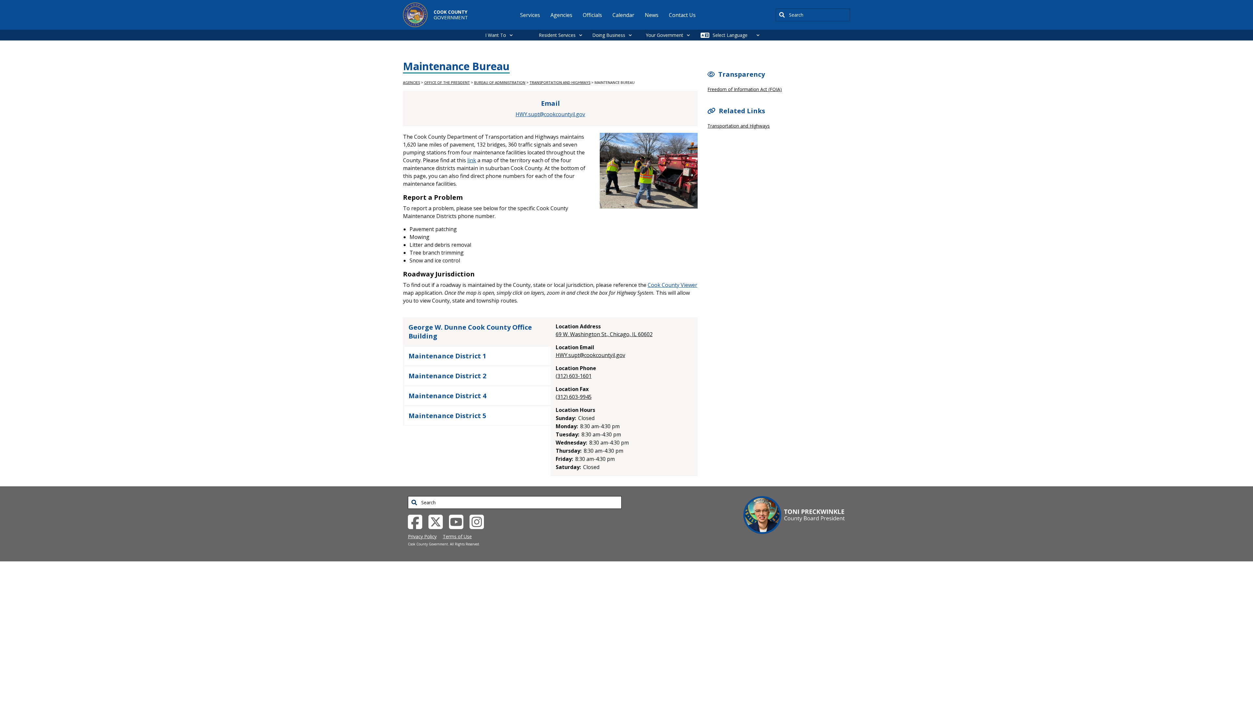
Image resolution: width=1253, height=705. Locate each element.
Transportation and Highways (560, 82)
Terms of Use (457, 536)
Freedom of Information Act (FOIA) (744, 89)
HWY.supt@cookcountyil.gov (550, 114)
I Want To (495, 35)
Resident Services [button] (557, 35)
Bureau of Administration (499, 82)
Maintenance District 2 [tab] (447, 375)
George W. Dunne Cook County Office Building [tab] (470, 331)
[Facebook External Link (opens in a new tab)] (417, 521)
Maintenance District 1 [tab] (447, 356)
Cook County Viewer (672, 285)
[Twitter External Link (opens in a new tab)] (438, 521)
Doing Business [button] (608, 35)
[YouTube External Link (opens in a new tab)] (458, 521)
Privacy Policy (422, 536)
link (471, 160)
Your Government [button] (664, 35)
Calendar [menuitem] (623, 15)
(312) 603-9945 (574, 396)
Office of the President (447, 82)
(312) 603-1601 (574, 376)
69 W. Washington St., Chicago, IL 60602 (604, 334)
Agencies (411, 82)
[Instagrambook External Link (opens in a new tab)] (479, 521)
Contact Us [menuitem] (682, 15)
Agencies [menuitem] (561, 15)
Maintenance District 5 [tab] (447, 415)
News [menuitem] (651, 15)
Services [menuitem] (530, 15)
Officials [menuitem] (592, 15)
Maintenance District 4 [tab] (447, 395)
